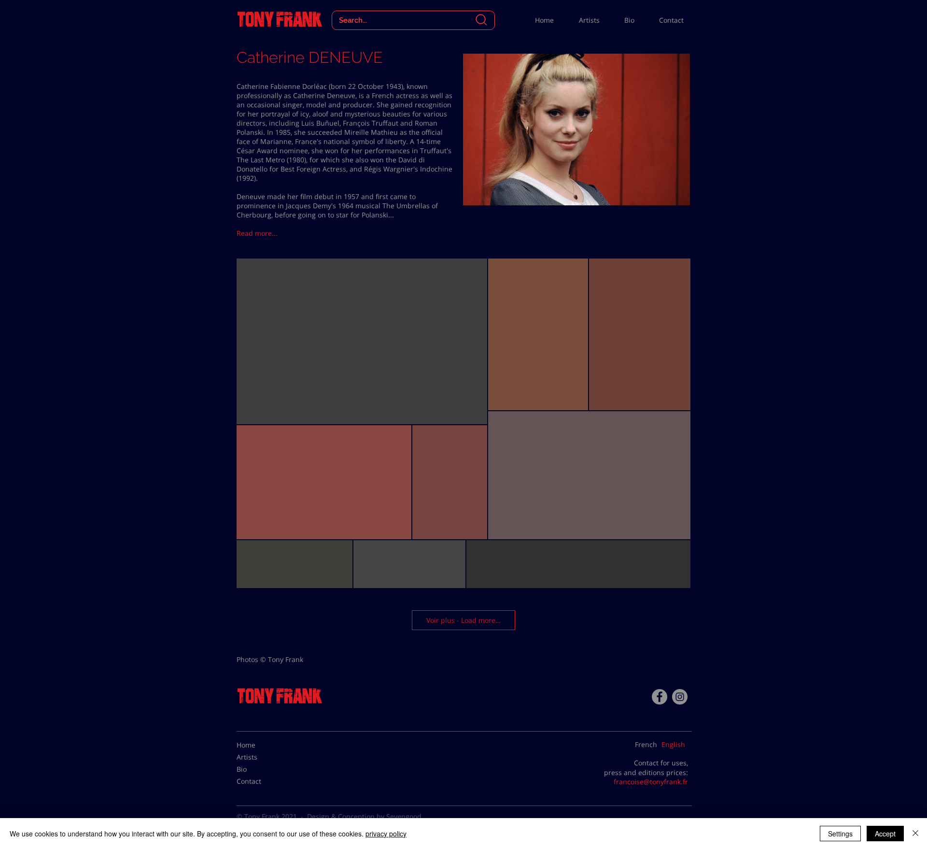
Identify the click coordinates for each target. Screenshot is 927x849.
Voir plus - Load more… (463, 620)
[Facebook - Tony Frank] (659, 697)
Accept (885, 833)
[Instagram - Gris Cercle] (680, 697)
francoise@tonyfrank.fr (651, 781)
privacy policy (386, 833)
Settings (840, 833)
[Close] (915, 833)
